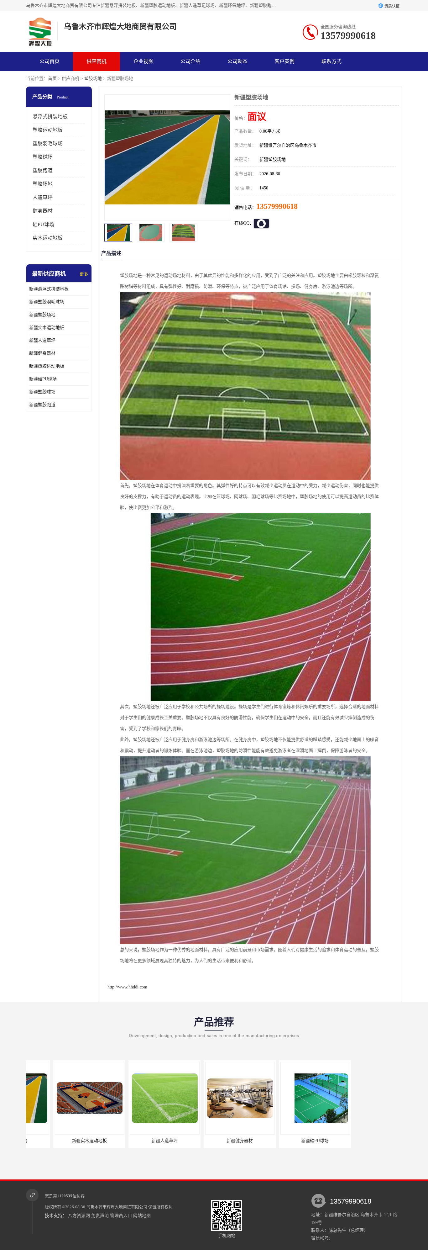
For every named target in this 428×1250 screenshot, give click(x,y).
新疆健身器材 (42, 353)
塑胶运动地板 (48, 130)
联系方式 (331, 61)
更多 (84, 274)
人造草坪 (43, 197)
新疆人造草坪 (42, 340)
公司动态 (237, 61)
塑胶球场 (43, 157)
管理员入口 (121, 1215)
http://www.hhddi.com (127, 987)
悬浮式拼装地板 (50, 116)
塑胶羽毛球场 (48, 143)
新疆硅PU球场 (43, 379)
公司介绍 (190, 61)
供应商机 (96, 61)
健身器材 (43, 211)
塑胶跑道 (43, 170)
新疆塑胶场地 (42, 314)
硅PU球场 (43, 224)
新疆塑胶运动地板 (46, 366)
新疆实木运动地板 (46, 327)
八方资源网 (79, 1215)
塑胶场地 (93, 78)
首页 (52, 78)
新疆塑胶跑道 (42, 404)
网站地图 (142, 1215)
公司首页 (49, 61)
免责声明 (100, 1215)
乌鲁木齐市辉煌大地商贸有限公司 (116, 1207)
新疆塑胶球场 (42, 391)
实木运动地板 (48, 238)
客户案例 (284, 61)
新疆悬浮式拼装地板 (49, 289)
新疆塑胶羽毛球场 (46, 301)
